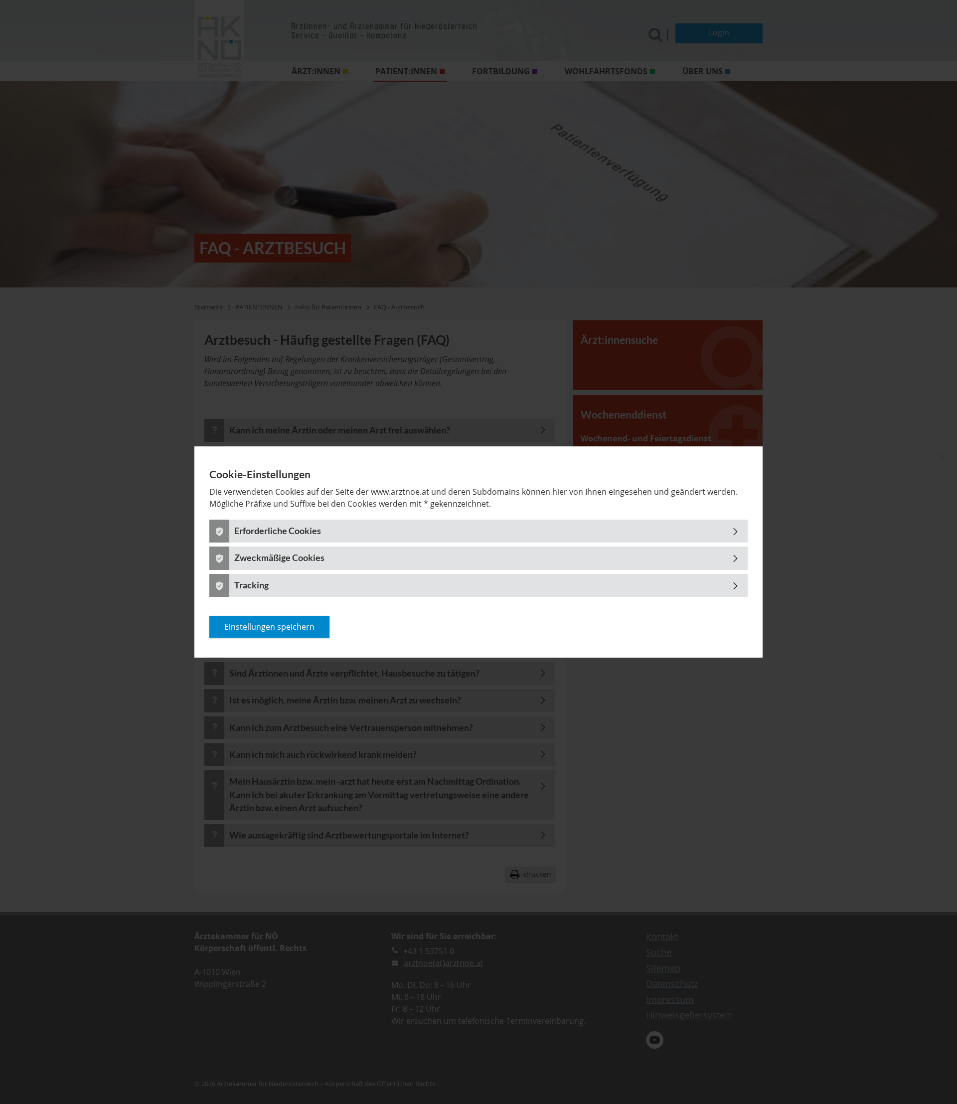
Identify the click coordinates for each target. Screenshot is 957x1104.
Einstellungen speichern (269, 626)
